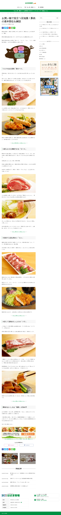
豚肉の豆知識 (12, 24)
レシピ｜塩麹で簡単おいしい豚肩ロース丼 (47, 32)
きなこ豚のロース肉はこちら (18, 231)
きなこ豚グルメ (42, 50)
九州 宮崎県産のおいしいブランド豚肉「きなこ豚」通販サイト (19, 439)
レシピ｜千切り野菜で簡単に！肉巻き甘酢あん (48, 34)
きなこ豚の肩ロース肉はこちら (19, 143)
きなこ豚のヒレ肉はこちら (19, 315)
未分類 (40, 54)
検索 (57, 17)
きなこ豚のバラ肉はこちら (19, 401)
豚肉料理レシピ (42, 58)
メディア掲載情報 (42, 52)
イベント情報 (41, 44)
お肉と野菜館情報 (42, 48)
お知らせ (41, 46)
